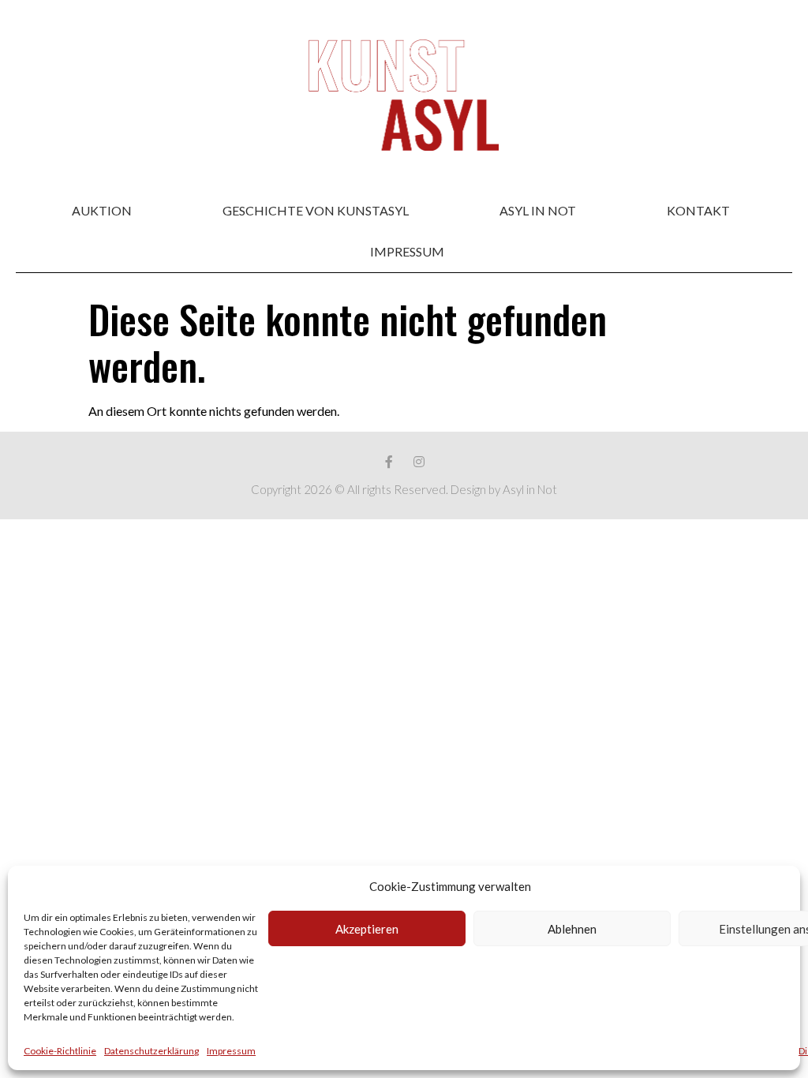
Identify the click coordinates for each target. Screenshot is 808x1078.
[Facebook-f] (389, 461)
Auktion (102, 210)
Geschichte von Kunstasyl (316, 210)
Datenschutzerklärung (151, 1051)
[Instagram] (419, 461)
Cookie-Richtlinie (60, 1051)
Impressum (231, 1051)
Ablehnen (572, 929)
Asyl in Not (537, 210)
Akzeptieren (366, 929)
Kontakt (698, 210)
